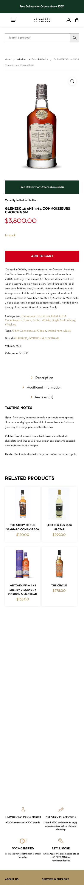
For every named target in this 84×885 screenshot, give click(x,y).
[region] (42, 6)
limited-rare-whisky (59, 331)
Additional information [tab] (44, 387)
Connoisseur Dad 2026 (35, 316)
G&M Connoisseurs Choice (29, 331)
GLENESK (20, 338)
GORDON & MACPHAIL (43, 338)
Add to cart (42, 256)
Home (8, 60)
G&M (54, 316)
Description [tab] (43, 377)
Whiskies (21, 60)
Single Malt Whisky (63, 320)
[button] (72, 81)
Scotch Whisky (40, 60)
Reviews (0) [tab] (43, 397)
